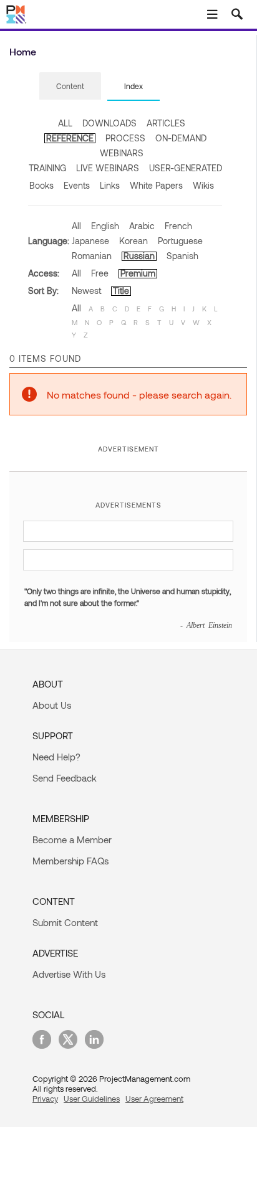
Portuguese (180, 240)
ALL (65, 123)
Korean (133, 240)
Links (110, 185)
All (76, 225)
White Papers (156, 185)
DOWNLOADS (109, 123)
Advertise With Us (68, 974)
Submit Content (65, 922)
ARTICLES (166, 123)
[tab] (70, 86)
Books (41, 185)
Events (77, 185)
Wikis (203, 185)
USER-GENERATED (185, 168)
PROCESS (125, 138)
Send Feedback (64, 777)
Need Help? (56, 756)
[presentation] (70, 86)
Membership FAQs (70, 860)
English (105, 225)
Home (22, 51)
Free (100, 273)
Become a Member (72, 839)
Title (121, 290)
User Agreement (154, 1099)
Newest (86, 290)
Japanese (90, 240)
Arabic (142, 225)
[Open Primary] (212, 14)
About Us (51, 705)
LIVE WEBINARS (107, 168)
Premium (137, 273)
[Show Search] (237, 14)
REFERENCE (70, 138)
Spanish (182, 255)
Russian (139, 255)
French (178, 225)
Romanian (92, 255)
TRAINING (47, 168)
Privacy (45, 1099)
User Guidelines (92, 1099)
